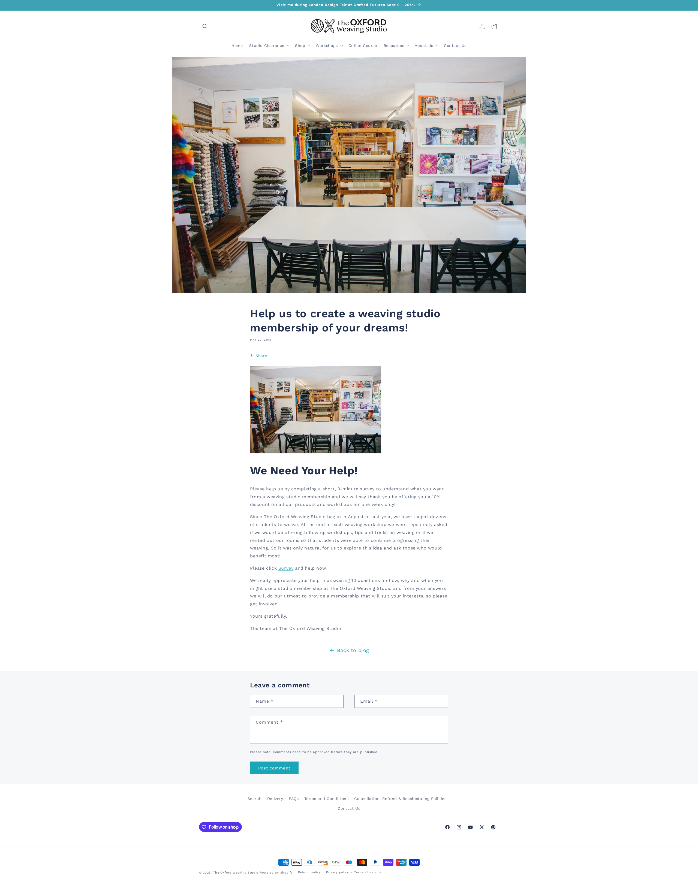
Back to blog (353, 650)
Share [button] (261, 356)
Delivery (275, 798)
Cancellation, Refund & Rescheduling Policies (400, 798)
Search (255, 798)
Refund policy (309, 872)
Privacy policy (337, 872)
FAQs (294, 798)
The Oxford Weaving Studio (236, 872)
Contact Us (349, 808)
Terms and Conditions (326, 798)
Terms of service (367, 872)
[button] (205, 26)
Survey (286, 568)
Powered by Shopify (276, 872)
